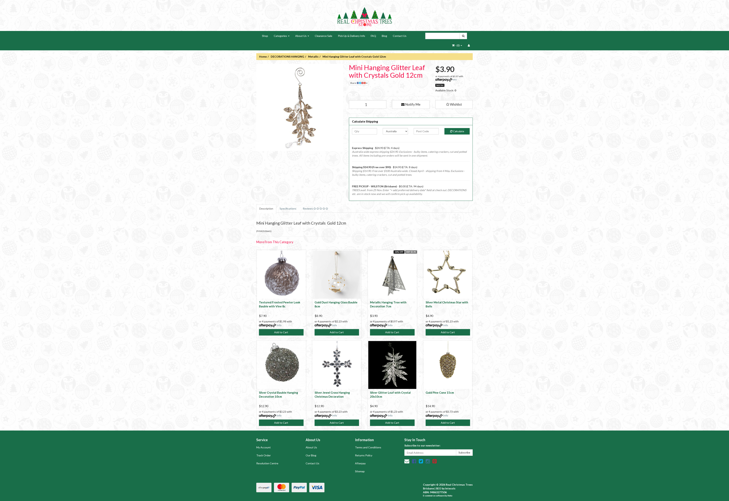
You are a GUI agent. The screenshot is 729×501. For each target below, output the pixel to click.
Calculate (458, 131)
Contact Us (399, 35)
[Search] (463, 36)
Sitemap (360, 471)
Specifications (288, 208)
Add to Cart (281, 332)
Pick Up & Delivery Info (351, 35)
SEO (438, 488)
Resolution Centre (267, 463)
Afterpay (360, 463)
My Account (263, 447)
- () (457, 45)
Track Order (263, 455)
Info (455, 79)
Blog (384, 35)
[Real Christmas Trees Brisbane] (364, 15)
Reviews (308, 208)
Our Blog (311, 455)
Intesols (450, 488)
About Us (301, 35)
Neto (450, 495)
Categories (281, 35)
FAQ (373, 35)
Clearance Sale (323, 35)
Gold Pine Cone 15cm (440, 392)
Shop (265, 35)
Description (266, 208)
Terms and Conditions (368, 447)
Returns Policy (363, 455)
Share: (353, 83)
